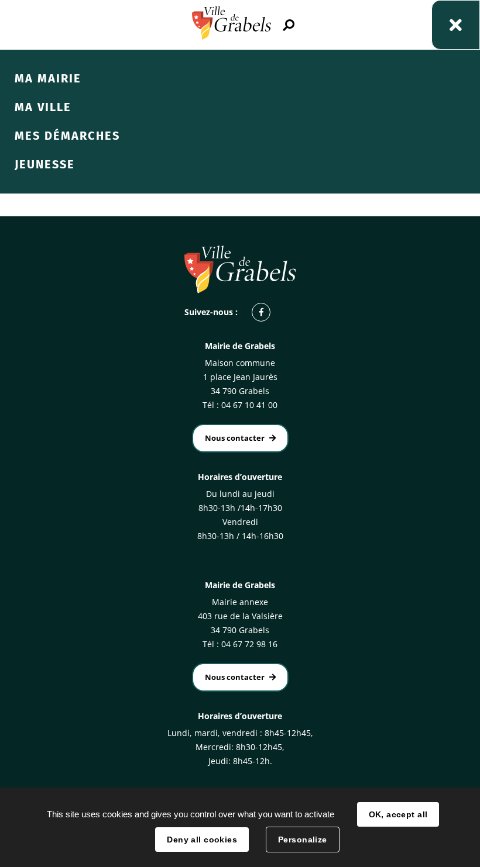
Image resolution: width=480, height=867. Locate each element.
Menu (455, 25)
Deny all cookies (202, 839)
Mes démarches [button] (67, 136)
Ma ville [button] (43, 107)
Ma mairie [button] (48, 78)
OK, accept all (398, 814)
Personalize (302, 839)
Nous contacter (235, 438)
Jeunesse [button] (45, 164)
